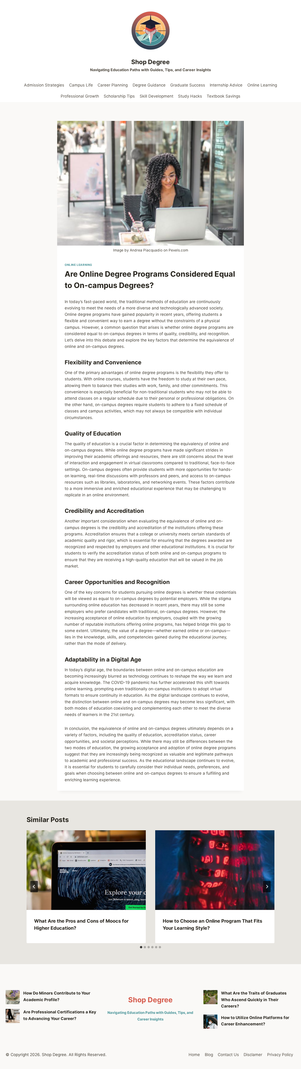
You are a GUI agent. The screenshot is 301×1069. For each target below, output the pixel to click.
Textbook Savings (223, 96)
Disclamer (253, 1054)
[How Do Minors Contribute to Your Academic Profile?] (13, 997)
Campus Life (81, 85)
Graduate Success (187, 85)
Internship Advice (226, 85)
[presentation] (86, 870)
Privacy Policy (280, 1054)
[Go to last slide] (34, 886)
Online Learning (262, 85)
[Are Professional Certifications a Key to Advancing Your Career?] (13, 1016)
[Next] (267, 886)
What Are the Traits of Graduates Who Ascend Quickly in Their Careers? (254, 999)
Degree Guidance (149, 85)
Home (194, 1054)
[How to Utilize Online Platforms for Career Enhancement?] (210, 1022)
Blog (209, 1054)
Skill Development (156, 96)
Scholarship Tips (119, 96)
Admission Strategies (44, 85)
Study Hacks (190, 96)
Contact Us (228, 1054)
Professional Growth (80, 96)
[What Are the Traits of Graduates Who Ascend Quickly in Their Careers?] (210, 997)
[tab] (141, 947)
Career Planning (113, 85)
